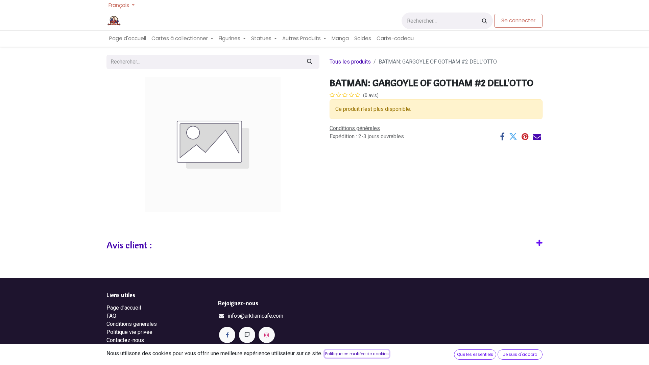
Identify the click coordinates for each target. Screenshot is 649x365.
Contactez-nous (125, 340)
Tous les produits (350, 61)
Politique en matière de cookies (357, 354)
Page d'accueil (123, 308)
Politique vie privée (129, 332)
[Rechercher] (484, 21)
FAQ (111, 316)
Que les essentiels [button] (475, 354)
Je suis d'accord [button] (520, 354)
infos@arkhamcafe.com (255, 316)
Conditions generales (131, 324)
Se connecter (518, 20)
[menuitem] (127, 38)
